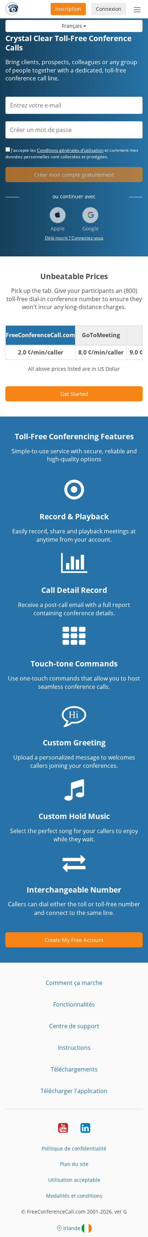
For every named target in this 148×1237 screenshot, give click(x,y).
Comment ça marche (74, 983)
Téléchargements (74, 1069)
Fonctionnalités (74, 1004)
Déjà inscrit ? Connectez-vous (74, 238)
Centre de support (74, 1026)
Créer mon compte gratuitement (74, 174)
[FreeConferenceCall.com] (12, 9)
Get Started (74, 393)
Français (72, 25)
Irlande (71, 1228)
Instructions (74, 1048)
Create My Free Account (74, 939)
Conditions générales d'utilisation (70, 150)
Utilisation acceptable (74, 1179)
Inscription (68, 8)
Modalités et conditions (74, 1195)
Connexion (108, 8)
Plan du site (74, 1164)
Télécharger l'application (74, 1091)
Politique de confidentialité (74, 1148)
